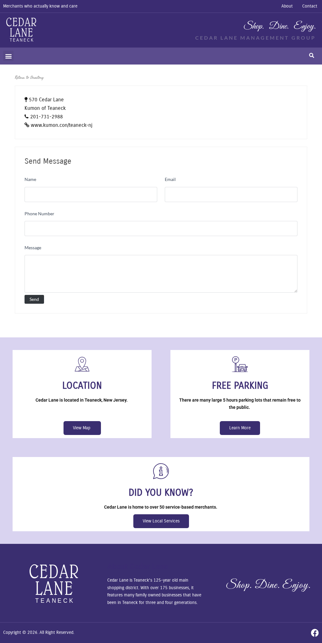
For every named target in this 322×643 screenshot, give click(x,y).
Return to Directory (29, 77)
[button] (8, 56)
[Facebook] (315, 633)
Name (30, 179)
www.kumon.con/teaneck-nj (61, 125)
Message (33, 247)
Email (170, 179)
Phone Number (39, 213)
